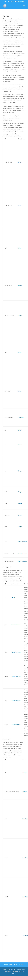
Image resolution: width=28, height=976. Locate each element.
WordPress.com (22, 541)
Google (20, 285)
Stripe (19, 162)
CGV (15, 964)
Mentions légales (8, 964)
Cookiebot (21, 417)
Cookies (21, 964)
